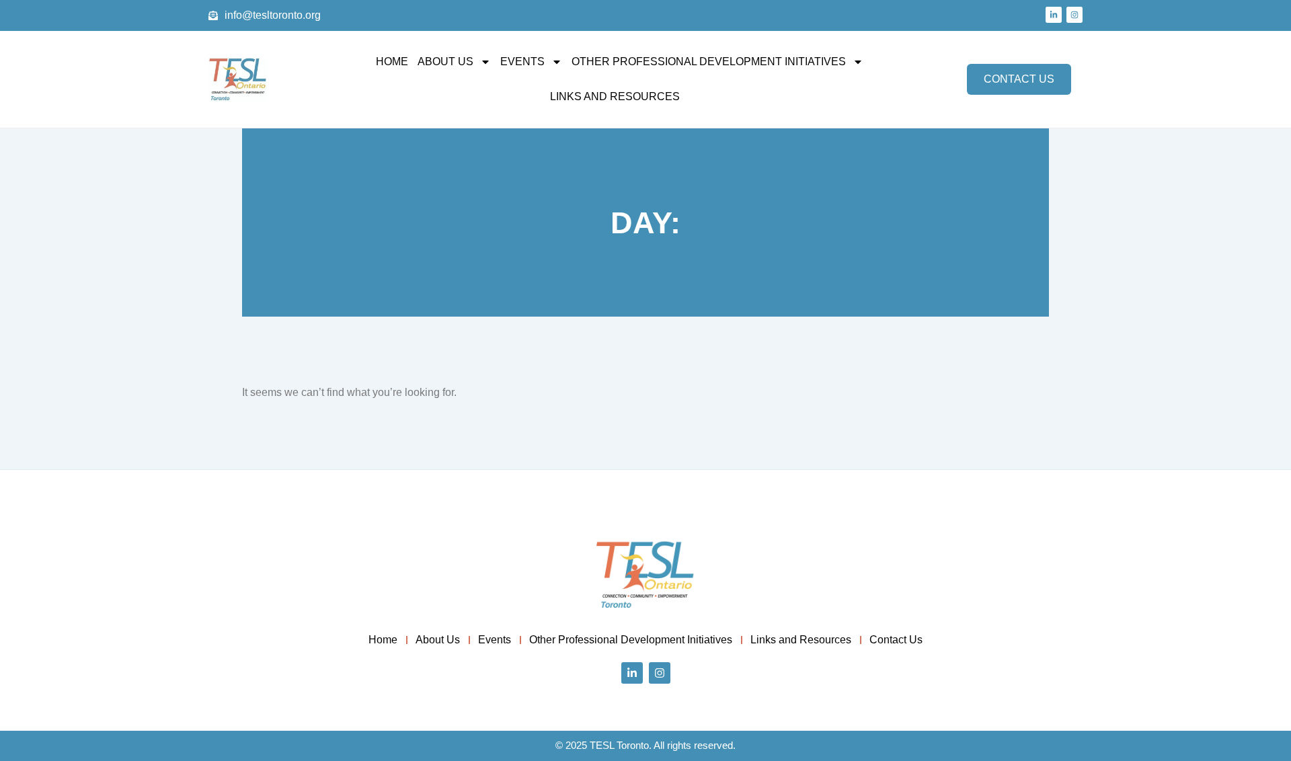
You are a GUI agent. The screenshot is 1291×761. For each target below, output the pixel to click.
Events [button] (522, 61)
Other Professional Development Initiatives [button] (709, 61)
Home (392, 61)
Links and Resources (615, 96)
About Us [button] (445, 61)
